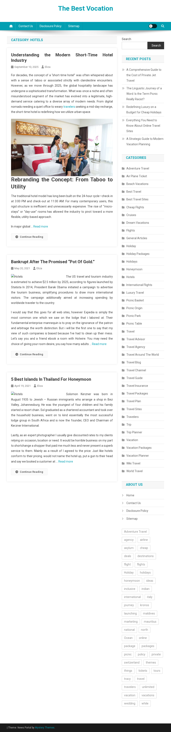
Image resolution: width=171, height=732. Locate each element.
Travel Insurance (137, 385)
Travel (130, 331)
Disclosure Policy (51, 26)
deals (127, 556)
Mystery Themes (44, 727)
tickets (142, 670)
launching (130, 613)
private (156, 654)
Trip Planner (134, 432)
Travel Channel (136, 370)
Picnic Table (134, 323)
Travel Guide (134, 378)
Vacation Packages (139, 447)
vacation (129, 695)
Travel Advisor (135, 339)
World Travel (134, 471)
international (132, 597)
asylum (129, 548)
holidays (145, 572)
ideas (149, 580)
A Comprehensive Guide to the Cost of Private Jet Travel (143, 75)
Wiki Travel (133, 463)
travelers (69, 106)
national (129, 629)
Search (126, 39)
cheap (144, 548)
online (143, 638)
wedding (129, 703)
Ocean (128, 638)
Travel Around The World (142, 354)
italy (149, 597)
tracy (127, 678)
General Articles (136, 238)
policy (141, 654)
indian (146, 588)
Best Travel (133, 191)
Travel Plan (133, 401)
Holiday (131, 246)
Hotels (130, 277)
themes (151, 662)
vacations (148, 695)
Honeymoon (134, 269)
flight (127, 564)
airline (144, 539)
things (128, 670)
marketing (131, 621)
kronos (144, 605)
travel (141, 678)
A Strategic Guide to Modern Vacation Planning (144, 141)
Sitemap (73, 26)
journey (129, 605)
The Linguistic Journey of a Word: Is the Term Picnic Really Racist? (144, 94)
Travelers (132, 416)
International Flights (139, 285)
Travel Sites (134, 409)
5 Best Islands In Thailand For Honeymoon (51, 379)
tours (156, 670)
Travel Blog (133, 362)
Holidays (131, 261)
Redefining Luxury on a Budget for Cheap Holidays (143, 109)
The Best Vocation (85, 8)
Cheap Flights (135, 207)
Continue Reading (31, 236)
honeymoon (132, 580)
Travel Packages (137, 393)
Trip (128, 424)
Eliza (47, 66)
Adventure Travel (137, 168)
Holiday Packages (138, 253)
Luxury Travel (135, 292)
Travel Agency (135, 347)
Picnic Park (133, 315)
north (144, 629)
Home (130, 495)
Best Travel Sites (137, 199)
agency (129, 539)
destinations (145, 556)
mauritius (150, 621)
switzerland (132, 662)
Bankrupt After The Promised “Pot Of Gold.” (53, 261)
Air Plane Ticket (136, 176)
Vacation (132, 440)
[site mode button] (153, 26)
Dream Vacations (137, 222)
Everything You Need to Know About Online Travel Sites (143, 126)
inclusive (129, 588)
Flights (130, 230)
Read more (40, 226)
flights (141, 564)
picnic (128, 654)
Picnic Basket (135, 300)
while (145, 703)
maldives (149, 613)
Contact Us (26, 26)
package (129, 646)
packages (148, 646)
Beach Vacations (137, 184)
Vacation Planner (137, 455)
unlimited (148, 687)
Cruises (131, 215)
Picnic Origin (134, 308)
